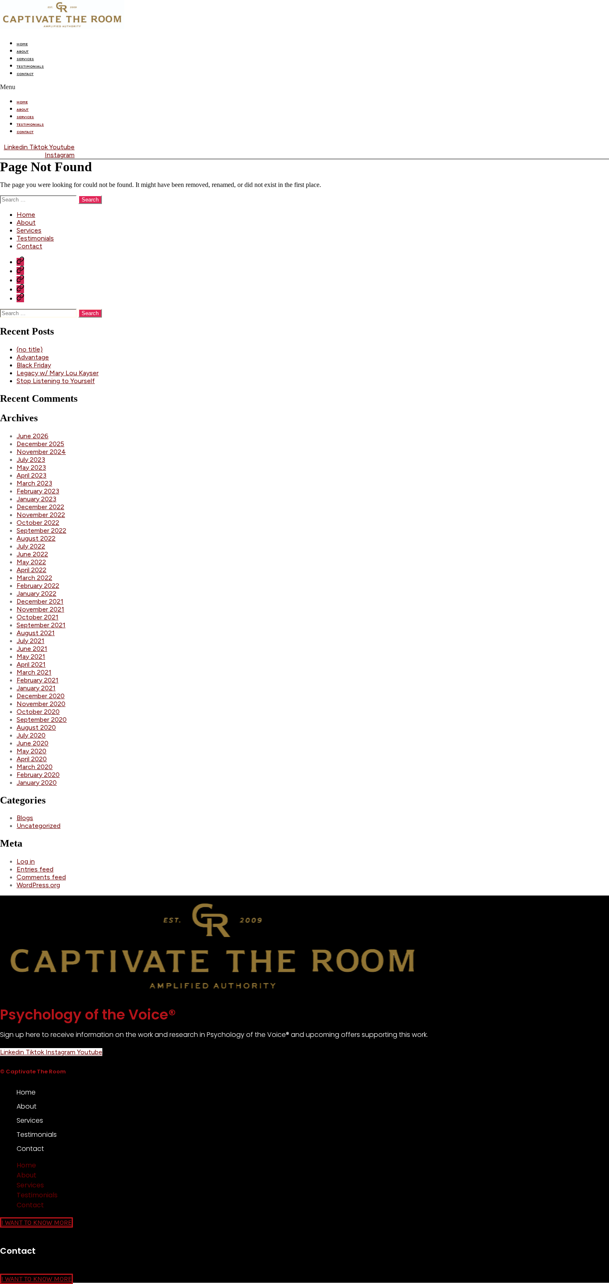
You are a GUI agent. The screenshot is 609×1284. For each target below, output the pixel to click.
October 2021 (37, 617)
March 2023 (34, 483)
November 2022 (41, 515)
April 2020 (32, 759)
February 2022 (38, 586)
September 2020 (42, 719)
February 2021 (37, 680)
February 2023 (38, 491)
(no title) (30, 349)
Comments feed (41, 877)
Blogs (25, 818)
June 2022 (32, 554)
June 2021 (32, 649)
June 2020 (32, 743)
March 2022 (34, 578)
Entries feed (35, 869)
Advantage (33, 357)
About (23, 51)
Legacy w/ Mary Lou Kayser (58, 373)
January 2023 (36, 499)
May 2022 (31, 562)
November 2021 (40, 609)
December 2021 (40, 601)
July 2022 (31, 546)
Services (25, 59)
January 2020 (37, 782)
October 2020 (38, 712)
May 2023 (31, 467)
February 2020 (38, 775)
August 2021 (36, 633)
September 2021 (41, 625)
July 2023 (31, 460)
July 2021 (30, 641)
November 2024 (41, 452)
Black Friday (34, 365)
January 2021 (36, 688)
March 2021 (34, 672)
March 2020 (35, 767)
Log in (26, 861)
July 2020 (31, 735)
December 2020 (41, 696)
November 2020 (41, 704)
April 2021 (31, 664)
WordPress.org (38, 885)
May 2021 (31, 656)
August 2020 (36, 727)
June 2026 (32, 436)
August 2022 (36, 538)
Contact (25, 74)
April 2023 (31, 475)
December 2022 (40, 507)
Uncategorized (38, 826)
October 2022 (38, 523)
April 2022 (31, 570)
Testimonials (30, 66)
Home (22, 44)
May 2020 (31, 751)
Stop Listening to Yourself (56, 381)
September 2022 (41, 530)
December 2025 (40, 444)
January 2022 (36, 593)
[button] (304, 87)
